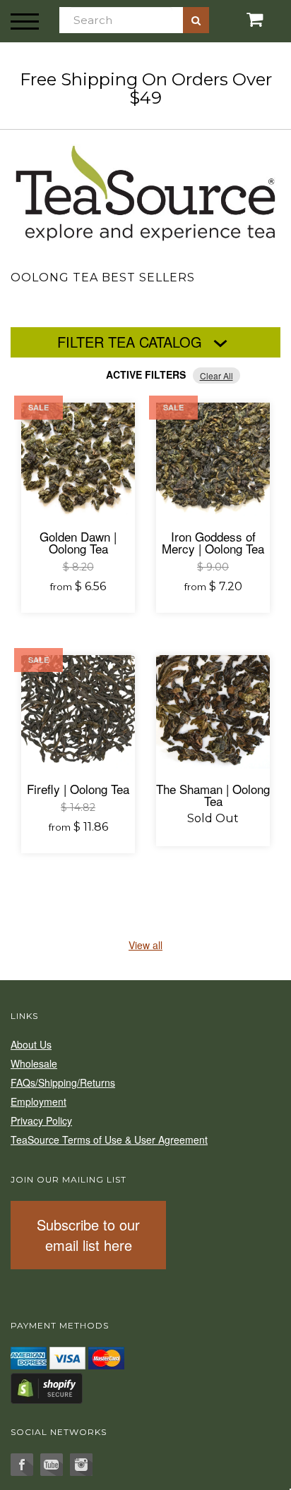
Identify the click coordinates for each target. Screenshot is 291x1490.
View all (145, 945)
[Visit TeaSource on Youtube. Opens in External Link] (51, 1464)
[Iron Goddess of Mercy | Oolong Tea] (213, 459)
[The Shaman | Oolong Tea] (213, 712)
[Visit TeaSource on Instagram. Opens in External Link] (81, 1464)
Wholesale (34, 1063)
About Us (31, 1044)
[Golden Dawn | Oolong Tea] (78, 459)
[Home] (145, 190)
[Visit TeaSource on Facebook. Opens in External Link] (22, 1464)
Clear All (216, 375)
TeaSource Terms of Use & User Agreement (109, 1139)
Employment (38, 1101)
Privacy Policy (41, 1120)
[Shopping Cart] (242, 19)
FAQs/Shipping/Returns (63, 1082)
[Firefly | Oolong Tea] (78, 712)
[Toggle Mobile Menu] (25, 21)
